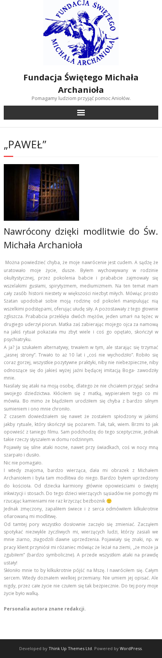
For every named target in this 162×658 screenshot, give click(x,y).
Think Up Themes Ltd (70, 648)
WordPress (131, 648)
